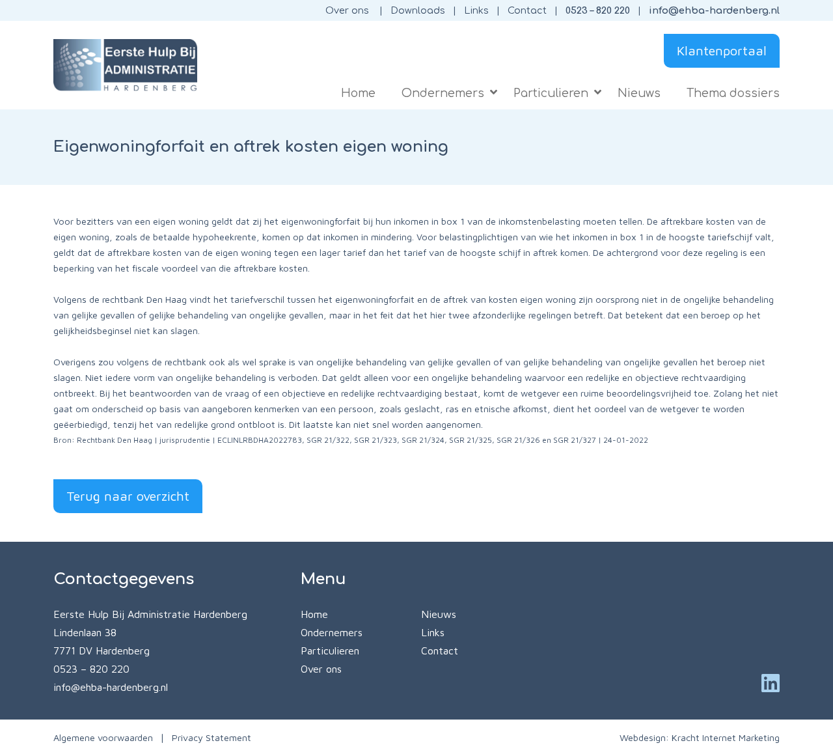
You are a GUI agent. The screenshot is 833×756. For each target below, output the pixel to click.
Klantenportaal (722, 50)
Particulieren (330, 650)
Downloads (417, 10)
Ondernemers (331, 632)
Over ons (347, 10)
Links (476, 10)
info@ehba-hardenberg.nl (714, 10)
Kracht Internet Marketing (726, 737)
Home (314, 614)
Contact (527, 10)
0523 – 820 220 (598, 10)
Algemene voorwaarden (103, 737)
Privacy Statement (211, 737)
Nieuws (438, 614)
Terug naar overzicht (127, 495)
